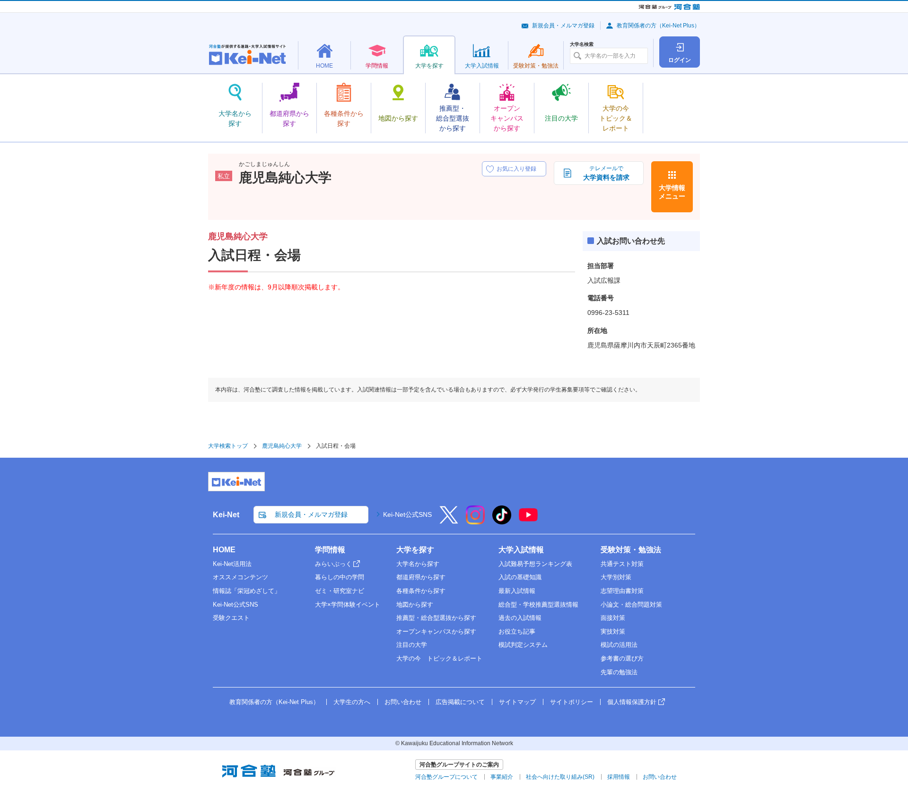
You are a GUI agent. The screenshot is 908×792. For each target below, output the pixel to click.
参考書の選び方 (622, 658)
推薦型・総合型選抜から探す (436, 617)
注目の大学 (411, 644)
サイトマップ (517, 701)
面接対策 (613, 617)
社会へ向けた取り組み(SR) (560, 777)
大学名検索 (582, 44)
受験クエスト (231, 617)
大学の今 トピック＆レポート (439, 658)
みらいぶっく (333, 563)
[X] (448, 521)
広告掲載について (460, 701)
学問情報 (330, 550)
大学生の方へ (351, 701)
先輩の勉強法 (619, 672)
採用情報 (618, 777)
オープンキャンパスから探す (436, 631)
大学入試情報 (521, 550)
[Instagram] (475, 521)
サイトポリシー (571, 701)
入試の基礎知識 (519, 577)
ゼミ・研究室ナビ (339, 590)
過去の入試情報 (519, 617)
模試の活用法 (619, 644)
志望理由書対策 (622, 590)
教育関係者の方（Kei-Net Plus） (658, 25)
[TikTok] (501, 521)
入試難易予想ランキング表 (535, 563)
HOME (224, 550)
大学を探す (415, 550)
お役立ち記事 (516, 631)
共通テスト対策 (622, 563)
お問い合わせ (402, 701)
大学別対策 (616, 577)
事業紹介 (501, 777)
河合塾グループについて (446, 777)
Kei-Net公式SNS (407, 514)
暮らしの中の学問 (339, 577)
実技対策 (613, 631)
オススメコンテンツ (240, 577)
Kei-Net (226, 515)
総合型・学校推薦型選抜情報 (538, 604)
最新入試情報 (516, 590)
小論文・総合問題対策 (631, 604)
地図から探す (414, 604)
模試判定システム (523, 644)
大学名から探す (417, 563)
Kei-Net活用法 (232, 563)
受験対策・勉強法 (631, 550)
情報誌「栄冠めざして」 (246, 590)
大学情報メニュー (672, 192)
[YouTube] (528, 521)
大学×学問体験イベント (347, 604)
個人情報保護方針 (631, 701)
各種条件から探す (420, 590)
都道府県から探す (420, 577)
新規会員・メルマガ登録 (563, 25)
